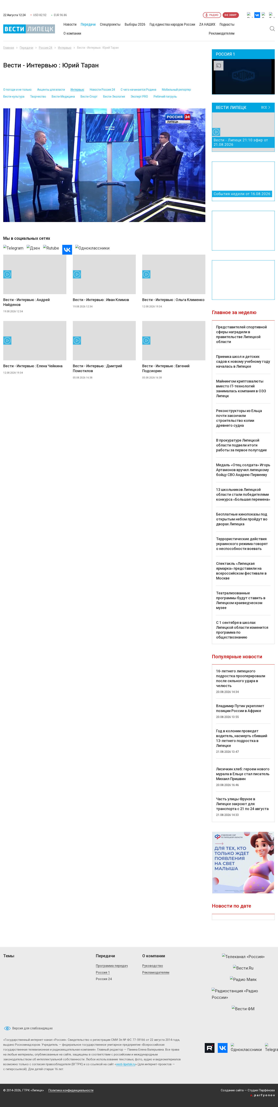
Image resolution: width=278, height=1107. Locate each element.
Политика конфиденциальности (70, 1090)
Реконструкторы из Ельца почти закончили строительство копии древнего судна (239, 418)
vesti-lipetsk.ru (125, 1064)
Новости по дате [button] (231, 906)
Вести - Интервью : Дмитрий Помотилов (97, 368)
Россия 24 (45, 47)
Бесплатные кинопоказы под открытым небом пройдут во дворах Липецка (241, 519)
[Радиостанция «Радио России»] (243, 994)
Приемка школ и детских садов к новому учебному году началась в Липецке (243, 361)
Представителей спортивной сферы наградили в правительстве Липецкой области (241, 334)
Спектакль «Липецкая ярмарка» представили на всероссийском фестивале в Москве (241, 570)
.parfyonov (263, 1095)
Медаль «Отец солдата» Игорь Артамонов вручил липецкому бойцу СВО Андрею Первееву (243, 470)
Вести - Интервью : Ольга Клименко (173, 300)
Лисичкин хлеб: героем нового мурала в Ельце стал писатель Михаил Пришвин (242, 774)
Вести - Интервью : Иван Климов (101, 300)
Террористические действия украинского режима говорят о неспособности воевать (242, 544)
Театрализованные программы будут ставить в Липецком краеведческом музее (240, 600)
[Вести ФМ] (243, 1009)
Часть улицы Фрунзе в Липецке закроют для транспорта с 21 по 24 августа (242, 804)
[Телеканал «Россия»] (243, 956)
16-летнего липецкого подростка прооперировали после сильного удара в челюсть (240, 678)
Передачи (26, 47)
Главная (8, 47)
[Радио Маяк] (243, 979)
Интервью (64, 47)
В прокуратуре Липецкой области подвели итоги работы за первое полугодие (241, 445)
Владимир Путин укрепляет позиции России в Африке (240, 708)
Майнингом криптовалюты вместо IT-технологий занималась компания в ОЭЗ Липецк (241, 388)
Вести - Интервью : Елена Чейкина (32, 366)
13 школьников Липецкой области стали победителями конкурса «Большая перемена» (243, 494)
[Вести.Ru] (243, 968)
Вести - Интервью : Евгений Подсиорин (165, 368)
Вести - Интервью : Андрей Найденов (26, 302)
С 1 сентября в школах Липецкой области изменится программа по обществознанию (242, 629)
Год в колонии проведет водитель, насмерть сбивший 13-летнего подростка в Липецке (241, 738)
